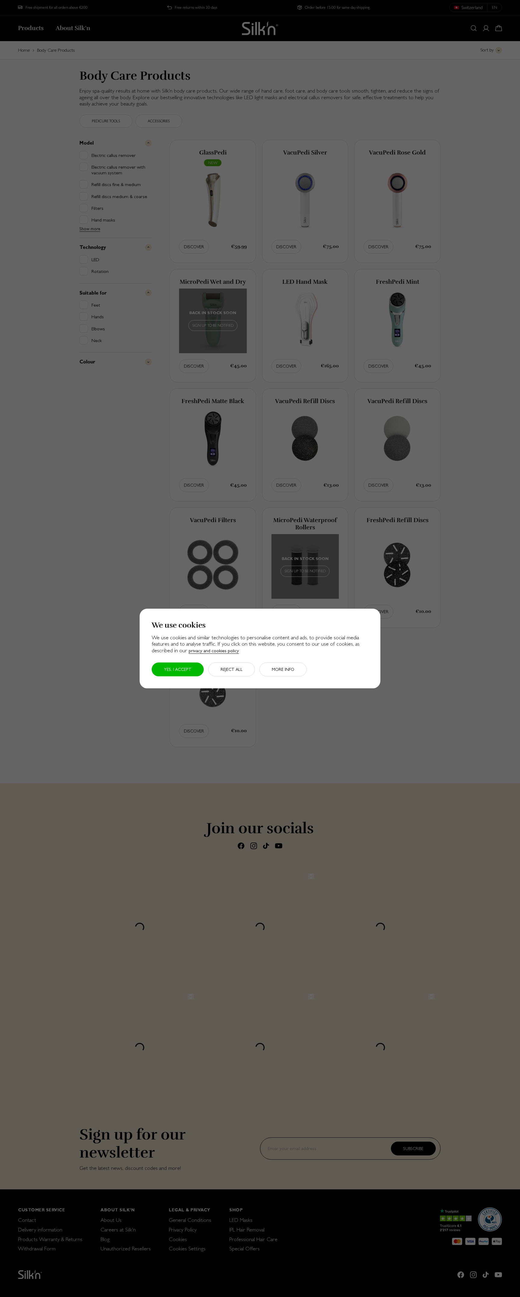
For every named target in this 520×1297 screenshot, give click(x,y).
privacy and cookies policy (214, 650)
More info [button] (283, 669)
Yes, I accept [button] (177, 669)
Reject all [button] (232, 669)
